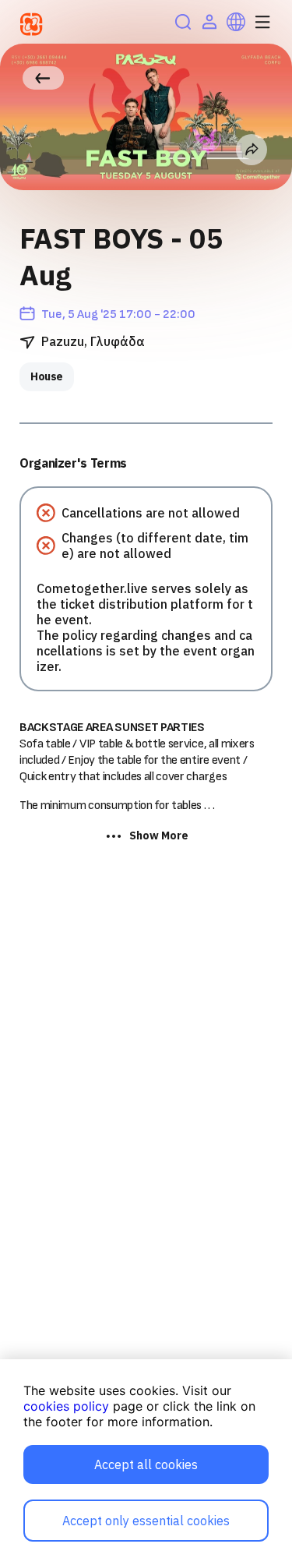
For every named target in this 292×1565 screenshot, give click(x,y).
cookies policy (66, 1406)
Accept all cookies (146, 1464)
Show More (158, 835)
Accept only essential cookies (146, 1520)
